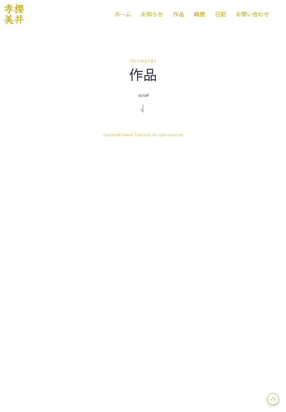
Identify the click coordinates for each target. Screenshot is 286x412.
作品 (178, 14)
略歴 (199, 14)
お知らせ (152, 14)
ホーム (122, 14)
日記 (220, 14)
